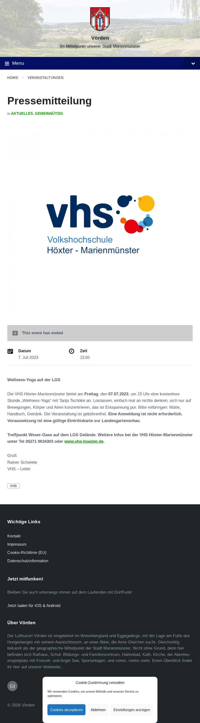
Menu (18, 63)
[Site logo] (100, 29)
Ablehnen (98, 710)
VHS (13, 486)
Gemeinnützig (49, 114)
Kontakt (13, 536)
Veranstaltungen (45, 78)
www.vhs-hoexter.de (83, 441)
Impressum (16, 544)
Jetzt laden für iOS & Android (33, 605)
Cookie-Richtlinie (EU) (26, 553)
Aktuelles (22, 114)
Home (12, 78)
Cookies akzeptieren (66, 710)
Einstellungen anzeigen (131, 710)
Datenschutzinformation (27, 561)
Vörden (100, 38)
